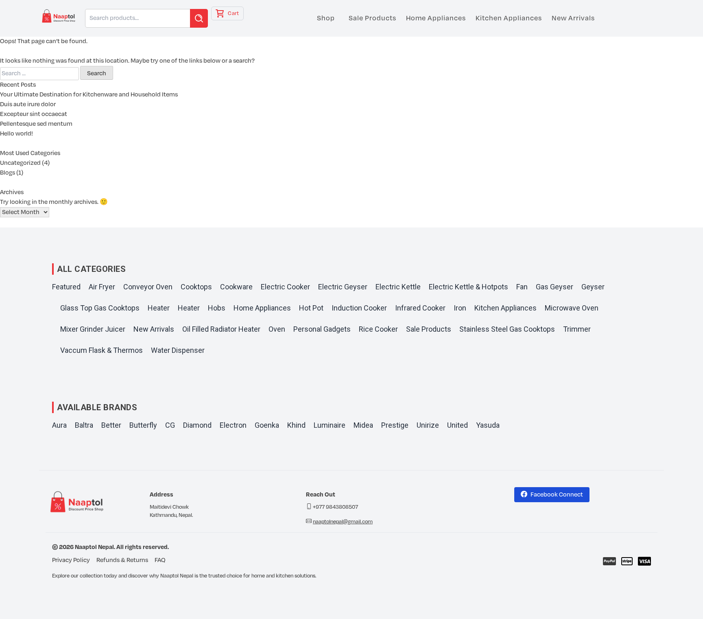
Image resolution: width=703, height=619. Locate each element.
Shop (326, 18)
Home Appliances (436, 18)
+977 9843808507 (335, 507)
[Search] (199, 18)
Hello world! (16, 133)
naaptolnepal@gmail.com (343, 521)
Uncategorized (20, 163)
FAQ (160, 560)
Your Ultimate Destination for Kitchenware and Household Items (89, 94)
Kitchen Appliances (509, 18)
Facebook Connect (557, 494)
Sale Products (372, 18)
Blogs (7, 172)
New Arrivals (573, 18)
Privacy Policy (71, 560)
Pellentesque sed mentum (36, 124)
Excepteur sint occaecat (33, 114)
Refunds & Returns (122, 560)
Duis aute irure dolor (28, 104)
